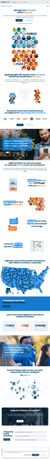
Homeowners (24, 2)
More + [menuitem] (47, 6)
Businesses (14, 2)
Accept (35, 454)
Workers (19, 2)
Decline (43, 454)
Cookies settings (27, 454)
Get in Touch (29, 124)
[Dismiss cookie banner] (46, 449)
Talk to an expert (29, 20)
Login (47, 2)
